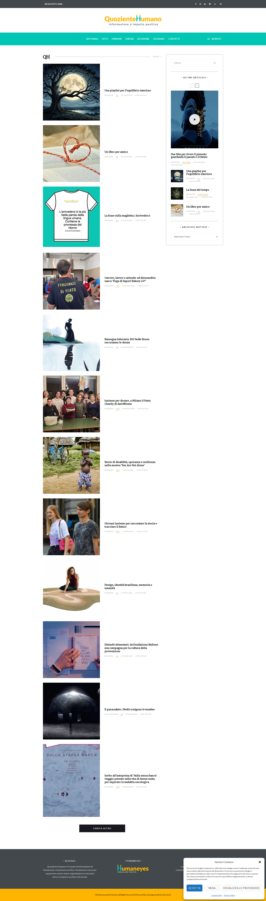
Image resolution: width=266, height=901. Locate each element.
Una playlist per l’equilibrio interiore (128, 90)
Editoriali (92, 38)
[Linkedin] (205, 4)
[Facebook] (196, 4)
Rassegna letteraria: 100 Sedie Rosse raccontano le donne (127, 341)
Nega (212, 888)
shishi (168, 895)
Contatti (174, 38)
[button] (259, 862)
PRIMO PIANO (203, 194)
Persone (117, 38)
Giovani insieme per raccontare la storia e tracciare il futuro (131, 525)
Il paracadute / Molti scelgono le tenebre (130, 709)
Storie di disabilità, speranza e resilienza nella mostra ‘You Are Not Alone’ (130, 463)
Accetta (194, 888)
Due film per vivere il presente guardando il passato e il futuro (189, 155)
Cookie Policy (216, 895)
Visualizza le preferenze (241, 888)
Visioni (129, 38)
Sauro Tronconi (111, 714)
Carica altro (102, 828)
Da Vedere (143, 38)
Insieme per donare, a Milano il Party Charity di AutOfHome (128, 402)
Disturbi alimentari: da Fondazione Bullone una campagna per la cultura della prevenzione (131, 648)
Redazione (109, 95)
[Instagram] (200, 4)
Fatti (105, 38)
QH (117, 95)
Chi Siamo (159, 38)
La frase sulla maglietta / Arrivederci (127, 215)
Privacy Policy (229, 895)
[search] (215, 63)
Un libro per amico (116, 151)
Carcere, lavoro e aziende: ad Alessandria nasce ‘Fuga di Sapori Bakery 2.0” (130, 279)
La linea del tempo (197, 189)
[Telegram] (209, 4)
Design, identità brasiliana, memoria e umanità (128, 586)
